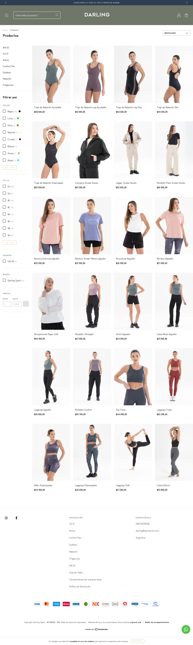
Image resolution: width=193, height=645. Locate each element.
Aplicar (26, 304)
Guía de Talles (76, 572)
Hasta (15, 299)
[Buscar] (57, 15)
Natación (7, 78)
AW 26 (6, 47)
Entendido (137, 641)
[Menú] (6, 15)
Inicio (5, 29)
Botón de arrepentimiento (157, 622)
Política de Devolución (79, 586)
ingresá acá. (136, 622)
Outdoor (7, 72)
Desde (5, 299)
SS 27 (5, 53)
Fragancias (8, 84)
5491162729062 (142, 523)
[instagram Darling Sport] (6, 517)
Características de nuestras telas (85, 579)
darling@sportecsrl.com (147, 530)
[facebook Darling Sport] (16, 517)
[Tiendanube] (96, 629)
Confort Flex (9, 66)
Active (6, 59)
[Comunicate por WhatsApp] (186, 629)
